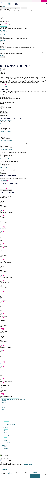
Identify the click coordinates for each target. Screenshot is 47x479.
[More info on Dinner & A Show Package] (0, 163)
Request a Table (3, 34)
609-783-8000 (23, 399)
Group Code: (2, 21)
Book (2, 210)
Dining (20, 3)
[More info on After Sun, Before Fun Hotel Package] (0, 154)
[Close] (46, 475)
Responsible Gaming (28, 464)
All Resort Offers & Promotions (6, 120)
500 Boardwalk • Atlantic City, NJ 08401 (7, 399)
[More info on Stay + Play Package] (0, 172)
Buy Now (2, 55)
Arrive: (1, 14)
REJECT (35, 474)
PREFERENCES (35, 472)
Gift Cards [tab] (25, 8)
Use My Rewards (3, 26)
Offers (12, 3)
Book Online (2, 45)
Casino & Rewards (16, 4)
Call (12, 56)
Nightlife (43, 3)
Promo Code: (2, 20)
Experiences (38, 3)
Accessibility (4, 469)
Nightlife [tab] (10, 8)
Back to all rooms (3, 114)
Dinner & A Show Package (5, 158)
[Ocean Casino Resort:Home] (4, 3)
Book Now (3, 23)
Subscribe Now (4, 180)
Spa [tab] (21, 8)
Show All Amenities (3, 112)
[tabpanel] (23, 18)
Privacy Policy (4, 467)
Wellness (30, 3)
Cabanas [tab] (18, 8)
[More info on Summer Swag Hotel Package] (0, 145)
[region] (23, 474)
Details (1, 198)
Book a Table (2, 40)
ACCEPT (35, 477)
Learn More (3, 188)
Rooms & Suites (9, 4)
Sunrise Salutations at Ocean (5, 131)
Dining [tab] (14, 8)
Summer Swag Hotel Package (6, 140)
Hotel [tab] (1, 8)
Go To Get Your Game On (5, 167)
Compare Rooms (3, 115)
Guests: (1, 17)
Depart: (1, 15)
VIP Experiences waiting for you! (6, 123)
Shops (34, 3)
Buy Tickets (2, 30)
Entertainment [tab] (5, 8)
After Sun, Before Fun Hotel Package (7, 149)
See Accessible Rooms (4, 86)
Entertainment (25, 3)
